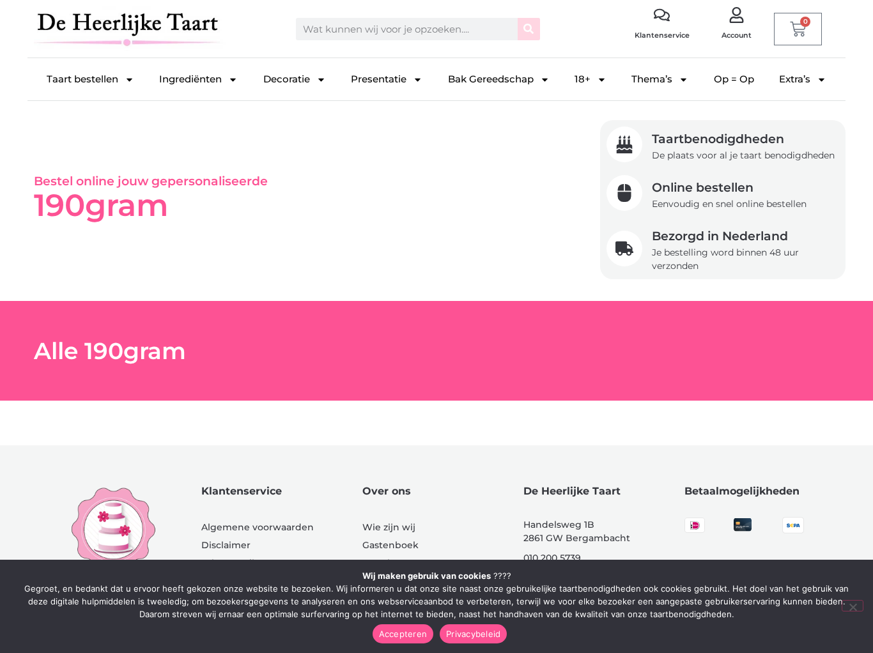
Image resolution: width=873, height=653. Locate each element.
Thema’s (651, 79)
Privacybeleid (473, 634)
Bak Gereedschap (491, 79)
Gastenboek (390, 545)
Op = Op (734, 79)
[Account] (737, 15)
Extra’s (794, 79)
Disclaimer (226, 545)
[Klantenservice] (662, 15)
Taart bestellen (82, 79)
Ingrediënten (190, 79)
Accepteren (403, 634)
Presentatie (378, 79)
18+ (583, 79)
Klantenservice (662, 35)
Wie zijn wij (388, 527)
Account (737, 35)
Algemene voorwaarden (257, 527)
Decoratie (286, 79)
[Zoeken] (529, 29)
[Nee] (852, 605)
